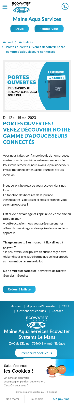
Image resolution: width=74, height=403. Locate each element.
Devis (19, 28)
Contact (57, 311)
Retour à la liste (19, 289)
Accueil (16, 306)
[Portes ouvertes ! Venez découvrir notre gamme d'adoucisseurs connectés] (37, 87)
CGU (65, 306)
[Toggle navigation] (5, 7)
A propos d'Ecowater (41, 306)
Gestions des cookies (31, 311)
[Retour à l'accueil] (21, 7)
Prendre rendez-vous (36, 353)
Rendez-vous (49, 28)
